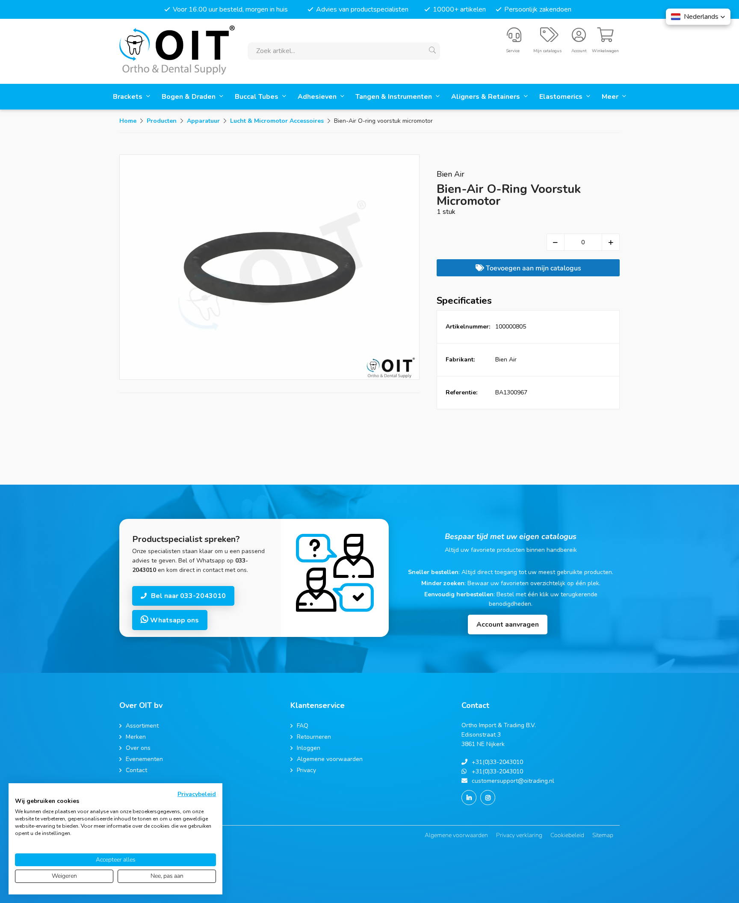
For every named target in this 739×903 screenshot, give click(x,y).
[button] (698, 16)
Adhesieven (318, 96)
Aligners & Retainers (486, 96)
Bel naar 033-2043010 (188, 596)
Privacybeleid (196, 794)
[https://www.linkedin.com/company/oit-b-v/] (468, 797)
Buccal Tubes (257, 96)
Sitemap (602, 835)
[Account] (579, 38)
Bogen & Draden (189, 96)
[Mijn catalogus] (549, 38)
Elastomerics (561, 96)
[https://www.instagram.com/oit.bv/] (487, 797)
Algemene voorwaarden (456, 835)
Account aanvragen (507, 624)
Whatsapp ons (173, 620)
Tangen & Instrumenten (394, 96)
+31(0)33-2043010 (497, 762)
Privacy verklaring (519, 835)
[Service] (514, 38)
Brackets (128, 96)
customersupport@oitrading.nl (513, 781)
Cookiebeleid (567, 835)
